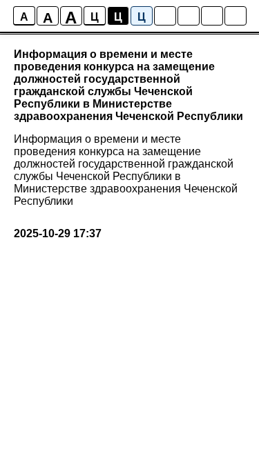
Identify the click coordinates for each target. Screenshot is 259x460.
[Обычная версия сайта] (235, 16)
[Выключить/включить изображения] (165, 16)
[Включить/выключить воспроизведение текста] (189, 16)
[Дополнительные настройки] (212, 16)
